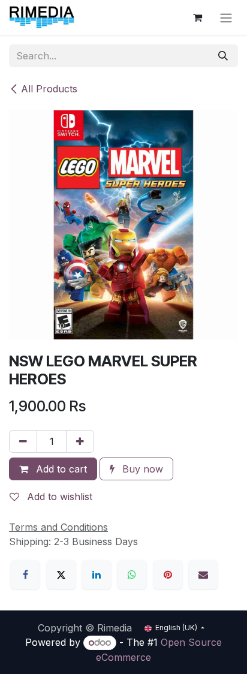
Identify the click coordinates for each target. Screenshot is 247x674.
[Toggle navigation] (226, 17)
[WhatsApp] (132, 574)
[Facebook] (25, 574)
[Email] (203, 574)
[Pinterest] (167, 574)
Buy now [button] (141, 469)
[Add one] (80, 441)
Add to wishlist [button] (58, 497)
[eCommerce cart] (197, 17)
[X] (61, 574)
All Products (49, 89)
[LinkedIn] (96, 574)
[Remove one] (23, 441)
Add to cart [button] (60, 469)
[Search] (223, 55)
